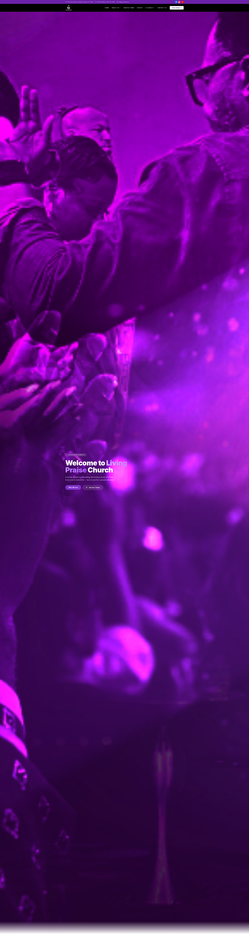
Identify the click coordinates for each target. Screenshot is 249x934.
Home (107, 8)
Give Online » (176, 8)
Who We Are (73, 487)
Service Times (129, 8)
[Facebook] (176, 2)
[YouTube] (182, 2)
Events (140, 8)
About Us (115, 8)
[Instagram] (179, 2)
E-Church (149, 8)
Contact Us (162, 8)
